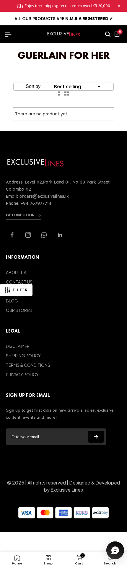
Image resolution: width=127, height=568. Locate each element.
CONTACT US (19, 281)
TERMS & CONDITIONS (28, 365)
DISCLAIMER (18, 346)
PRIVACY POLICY (22, 374)
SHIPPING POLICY (23, 355)
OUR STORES (19, 310)
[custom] (12, 235)
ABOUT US (16, 272)
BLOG (12, 300)
